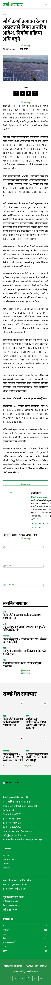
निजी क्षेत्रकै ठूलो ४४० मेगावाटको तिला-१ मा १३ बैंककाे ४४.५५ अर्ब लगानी (24, 640)
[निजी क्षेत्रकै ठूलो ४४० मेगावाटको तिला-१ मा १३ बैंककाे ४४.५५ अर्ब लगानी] (14, 741)
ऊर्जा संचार (24, 49)
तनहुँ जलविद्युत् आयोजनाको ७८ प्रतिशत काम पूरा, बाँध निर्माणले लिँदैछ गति (24, 628)
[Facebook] (16, 93)
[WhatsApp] (35, 93)
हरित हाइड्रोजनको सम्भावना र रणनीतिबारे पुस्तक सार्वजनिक (22, 664)
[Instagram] (36, 523)
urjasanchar (25, 534)
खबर (4, 612)
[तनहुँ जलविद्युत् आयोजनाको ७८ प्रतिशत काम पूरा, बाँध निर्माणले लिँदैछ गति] (37, 706)
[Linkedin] (40, 523)
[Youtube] (40, 527)
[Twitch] (28, 978)
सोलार (5, 15)
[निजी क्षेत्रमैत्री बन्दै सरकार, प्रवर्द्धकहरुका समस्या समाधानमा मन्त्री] (14, 706)
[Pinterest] (28, 93)
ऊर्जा (35, 534)
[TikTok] (48, 523)
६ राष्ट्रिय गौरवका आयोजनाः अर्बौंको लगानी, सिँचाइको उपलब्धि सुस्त (24, 652)
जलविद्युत (6, 636)
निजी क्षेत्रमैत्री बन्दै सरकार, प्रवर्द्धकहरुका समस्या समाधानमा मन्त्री (22, 616)
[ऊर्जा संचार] (16, 510)
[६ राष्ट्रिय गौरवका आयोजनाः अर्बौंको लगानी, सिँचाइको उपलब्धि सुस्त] (37, 741)
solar (14, 534)
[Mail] (44, 523)
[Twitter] (22, 93)
